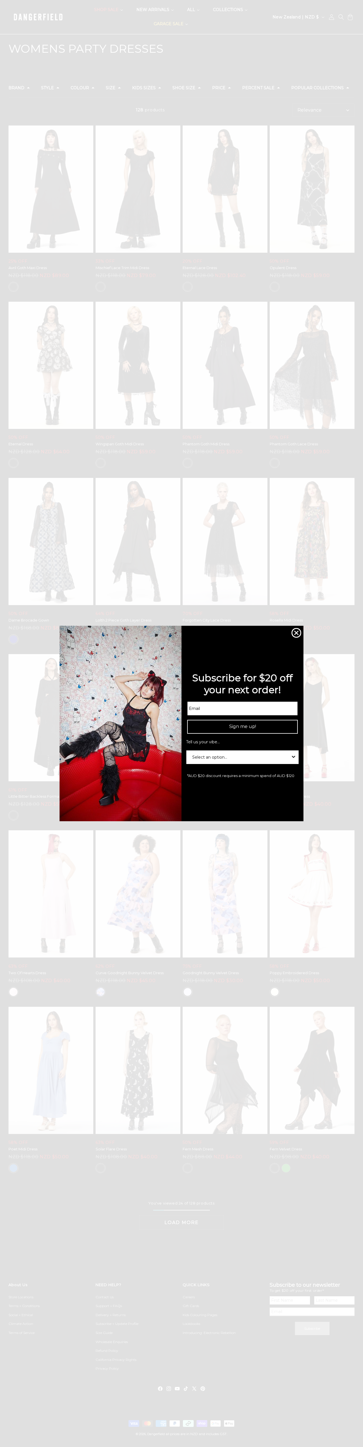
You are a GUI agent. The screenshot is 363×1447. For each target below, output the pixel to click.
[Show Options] (293, 757)
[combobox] (241, 757)
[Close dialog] (296, 633)
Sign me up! (242, 726)
